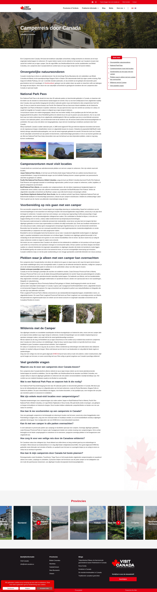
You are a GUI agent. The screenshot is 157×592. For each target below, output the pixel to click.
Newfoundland (49, 83)
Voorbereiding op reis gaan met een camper (121, 73)
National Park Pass (116, 65)
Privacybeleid (78, 590)
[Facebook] (92, 2)
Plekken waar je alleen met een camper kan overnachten (123, 78)
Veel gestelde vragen (117, 85)
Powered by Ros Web (131, 590)
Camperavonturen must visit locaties (121, 68)
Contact (135, 2)
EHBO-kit (56, 354)
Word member (126, 2)
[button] (118, 522)
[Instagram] (96, 2)
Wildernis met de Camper (118, 82)
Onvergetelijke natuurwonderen (120, 62)
